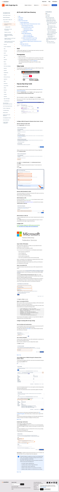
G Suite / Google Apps (7, 46)
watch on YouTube (29, 69)
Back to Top (19, 354)
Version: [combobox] (36, 5)
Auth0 (5, 53)
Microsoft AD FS (6, 21)
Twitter (5, 92)
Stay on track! (14, 482)
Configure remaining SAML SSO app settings (51, 34)
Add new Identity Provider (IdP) (27, 25)
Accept (42, 489)
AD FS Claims (28, 328)
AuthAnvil (5, 59)
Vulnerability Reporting (37, 482)
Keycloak (5, 68)
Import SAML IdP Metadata (26, 33)
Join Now (22, 484)
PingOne (5, 74)
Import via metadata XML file (28, 36)
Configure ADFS (24, 31)
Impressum (35, 487)
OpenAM (5, 70)
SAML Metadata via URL (28, 28)
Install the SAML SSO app (24, 22)
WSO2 (5, 81)
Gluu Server (6, 55)
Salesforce (5, 79)
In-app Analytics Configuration (5, 122)
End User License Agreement (38, 483)
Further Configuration (6, 108)
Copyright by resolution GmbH (39, 489)
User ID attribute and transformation (30, 39)
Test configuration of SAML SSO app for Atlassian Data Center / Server (51, 39)
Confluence (35, 60)
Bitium (5, 61)
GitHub (5, 87)
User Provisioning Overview (7, 106)
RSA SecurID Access (7, 76)
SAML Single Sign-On (11, 5)
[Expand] (15, 15)
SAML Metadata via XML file (28, 30)
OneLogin (5, 50)
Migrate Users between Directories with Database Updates (8, 35)
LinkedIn (5, 94)
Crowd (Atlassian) (6, 100)
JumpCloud (5, 83)
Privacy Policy (36, 485)
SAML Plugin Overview (6, 15)
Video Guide (21, 19)
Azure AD (5, 44)
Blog (49, 1)
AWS (4, 57)
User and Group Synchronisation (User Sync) (7, 103)
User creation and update (26, 45)
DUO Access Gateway (7, 66)
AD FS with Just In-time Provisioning (8, 30)
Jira (31, 60)
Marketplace (54, 1)
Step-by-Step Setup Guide (23, 20)
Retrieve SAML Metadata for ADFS (28, 27)
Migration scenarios (7, 32)
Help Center (44, 1)
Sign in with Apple (7, 98)
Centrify (5, 63)
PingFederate (6, 72)
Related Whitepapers (6, 17)
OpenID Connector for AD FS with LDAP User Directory (9, 39)
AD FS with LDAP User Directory (8, 24)
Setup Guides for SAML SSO (7, 19)
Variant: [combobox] (28, 5)
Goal (19, 16)
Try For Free (54, 5)
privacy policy (43, 487)
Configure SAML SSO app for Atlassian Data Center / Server (30, 23)
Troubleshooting (6, 110)
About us (35, 486)
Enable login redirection (50, 41)
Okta (4, 48)
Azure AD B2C (6, 85)
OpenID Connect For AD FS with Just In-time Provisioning (9, 42)
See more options (47, 489)
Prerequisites (21, 17)
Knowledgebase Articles (7, 117)
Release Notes (5, 112)
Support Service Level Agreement (6, 115)
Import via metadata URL (28, 35)
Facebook (5, 96)
